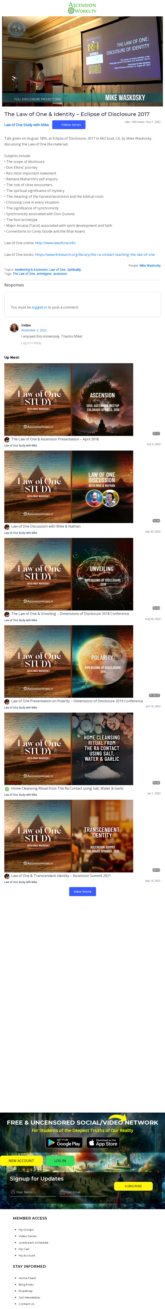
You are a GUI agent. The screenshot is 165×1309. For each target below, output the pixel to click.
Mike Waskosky (150, 265)
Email (72, 1184)
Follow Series (71, 124)
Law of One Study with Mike (26, 124)
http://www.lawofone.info (55, 243)
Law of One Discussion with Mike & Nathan (46, 526)
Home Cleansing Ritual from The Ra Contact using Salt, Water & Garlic (67, 788)
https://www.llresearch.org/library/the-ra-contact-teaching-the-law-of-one (95, 254)
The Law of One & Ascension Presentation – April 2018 (55, 439)
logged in (39, 307)
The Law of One (24, 274)
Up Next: (12, 357)
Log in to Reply (31, 343)
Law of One (57, 269)
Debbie (26, 325)
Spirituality (74, 269)
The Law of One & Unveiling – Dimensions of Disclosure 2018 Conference (70, 613)
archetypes (44, 274)
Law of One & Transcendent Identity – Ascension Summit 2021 (61, 875)
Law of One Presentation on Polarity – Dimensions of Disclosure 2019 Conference (77, 701)
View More (83, 891)
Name (16, 1184)
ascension (60, 274)
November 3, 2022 (33, 330)
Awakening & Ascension (31, 269)
